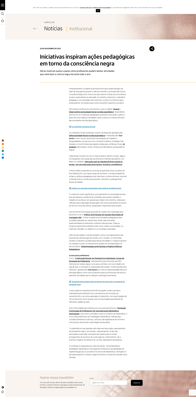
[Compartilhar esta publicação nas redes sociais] (151, 48)
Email (92, 378)
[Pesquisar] (2, 13)
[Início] (5, 24)
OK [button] (98, 11)
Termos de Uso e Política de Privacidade (95, 7)
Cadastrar (136, 383)
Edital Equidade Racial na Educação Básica (87, 135)
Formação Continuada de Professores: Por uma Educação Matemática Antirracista (97, 311)
